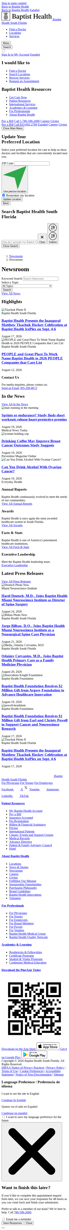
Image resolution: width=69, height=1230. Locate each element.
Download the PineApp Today (21, 970)
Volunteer (15, 898)
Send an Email (10, 388)
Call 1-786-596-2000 (27, 121)
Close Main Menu (12, 128)
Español (34, 10)
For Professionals (19, 111)
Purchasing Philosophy (23, 887)
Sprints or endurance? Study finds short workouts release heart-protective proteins (34, 417)
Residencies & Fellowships (25, 952)
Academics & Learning (23, 107)
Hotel (12, 848)
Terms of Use (10, 1071)
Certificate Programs (21, 955)
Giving (54, 121)
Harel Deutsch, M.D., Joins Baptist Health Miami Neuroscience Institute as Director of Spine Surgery (34, 600)
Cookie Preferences (32, 1071)
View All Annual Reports (17, 503)
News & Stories (18, 867)
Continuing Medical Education (27, 962)
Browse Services (19, 77)
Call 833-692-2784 (25, 124)
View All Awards (12, 525)
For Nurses (27, 783)
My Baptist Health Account (25, 810)
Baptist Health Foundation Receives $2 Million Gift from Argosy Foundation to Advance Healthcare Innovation (33, 690)
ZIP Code (7, 163)
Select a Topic (10, 282)
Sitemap (59, 1074)
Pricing (13, 828)
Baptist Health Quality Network (28, 937)
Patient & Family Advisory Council (30, 845)
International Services (22, 104)
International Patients (21, 831)
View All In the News (15, 404)
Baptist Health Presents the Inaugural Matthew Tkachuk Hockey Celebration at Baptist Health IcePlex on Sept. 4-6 (34, 325)
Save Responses (12, 1223)
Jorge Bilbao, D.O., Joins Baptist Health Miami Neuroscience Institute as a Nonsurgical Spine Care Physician (33, 630)
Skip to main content (14, 3)
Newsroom (16, 256)
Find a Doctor (17, 29)
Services (14, 36)
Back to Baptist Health (15, 6)
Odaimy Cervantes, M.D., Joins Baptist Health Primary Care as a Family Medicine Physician (32, 660)
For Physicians (10, 783)
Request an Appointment (24, 81)
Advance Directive (20, 841)
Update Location (12, 199)
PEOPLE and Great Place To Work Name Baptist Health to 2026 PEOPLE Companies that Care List (32, 358)
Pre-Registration (19, 821)
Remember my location (20, 195)
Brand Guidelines (19, 891)
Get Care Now (18, 97)
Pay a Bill (7, 121)
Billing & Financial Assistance (27, 824)
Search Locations (19, 74)
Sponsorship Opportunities (25, 884)
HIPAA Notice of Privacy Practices (23, 1067)
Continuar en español (14, 1113)
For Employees (43, 783)
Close (29, 1223)
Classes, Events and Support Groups (31, 834)
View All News (11, 293)
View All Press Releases (16, 581)
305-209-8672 (28, 388)
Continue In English (14, 1100)
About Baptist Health (22, 114)
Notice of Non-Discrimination (34, 1074)
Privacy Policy (55, 1067)
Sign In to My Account (15, 54)
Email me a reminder (18, 1219)
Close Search (10, 246)
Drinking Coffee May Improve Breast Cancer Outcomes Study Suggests (31, 443)
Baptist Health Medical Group (27, 933)
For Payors (15, 926)
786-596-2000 (22, 1212)
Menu (6, 43)
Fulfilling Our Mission (22, 881)
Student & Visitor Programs (26, 959)
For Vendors (16, 930)
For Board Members (21, 923)
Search (7, 289)
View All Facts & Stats (15, 547)
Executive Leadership (15, 565)
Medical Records (19, 838)
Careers (45, 121)
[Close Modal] (32, 1151)
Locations (15, 32)
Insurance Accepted (21, 817)
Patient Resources (20, 100)
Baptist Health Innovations (25, 894)
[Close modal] (3, 1227)
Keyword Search (12, 278)
